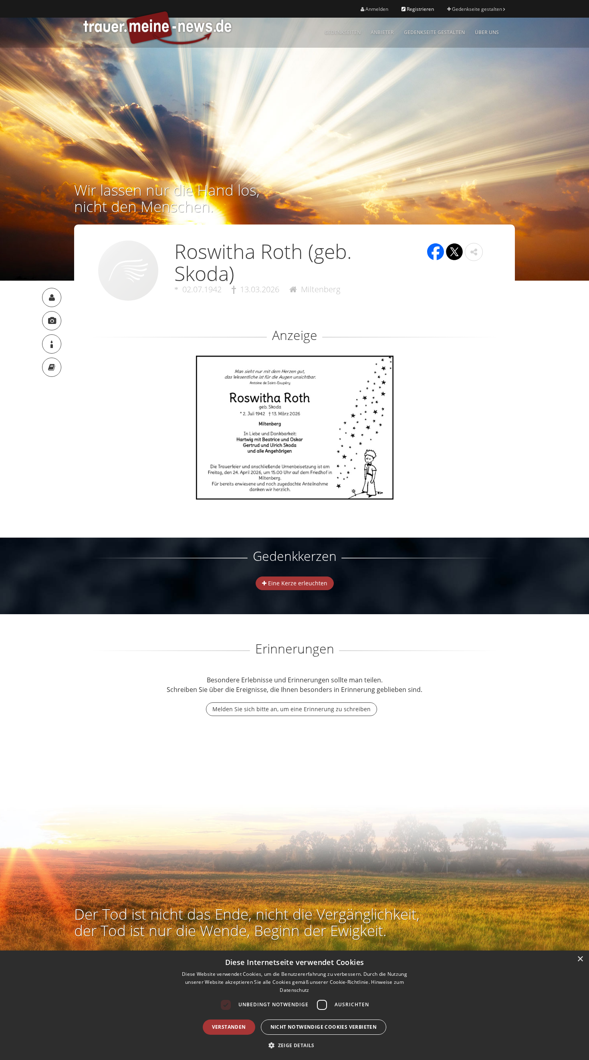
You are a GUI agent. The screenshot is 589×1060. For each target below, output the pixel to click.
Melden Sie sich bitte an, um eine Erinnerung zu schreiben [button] (291, 709)
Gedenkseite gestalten (477, 9)
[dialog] (294, 1005)
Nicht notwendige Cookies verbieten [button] (323, 1027)
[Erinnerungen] (51, 367)
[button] (474, 252)
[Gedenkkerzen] (51, 344)
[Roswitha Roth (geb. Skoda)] (51, 297)
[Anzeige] (51, 320)
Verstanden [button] (229, 1027)
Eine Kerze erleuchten (296, 583)
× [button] (580, 959)
